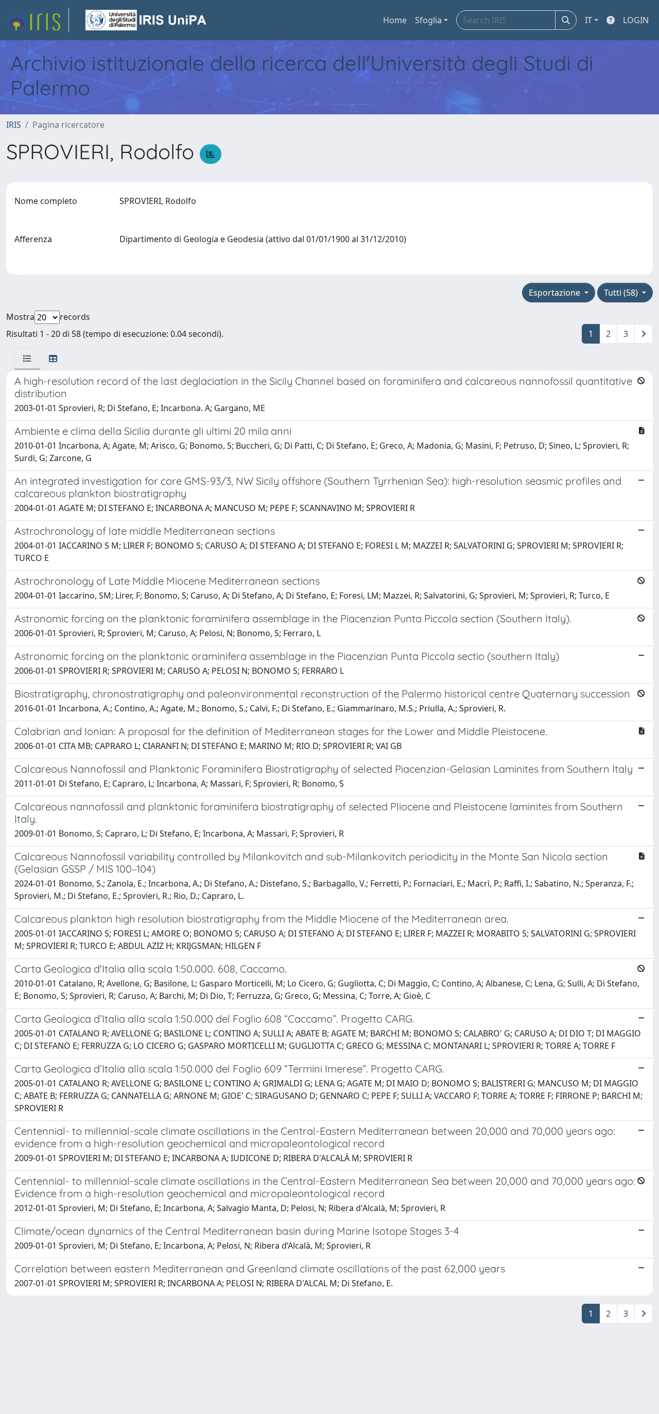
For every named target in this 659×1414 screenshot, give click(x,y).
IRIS (13, 124)
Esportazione (555, 292)
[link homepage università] (146, 20)
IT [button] (588, 20)
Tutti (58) (622, 292)
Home (395, 20)
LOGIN (636, 20)
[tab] (27, 358)
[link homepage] (37, 20)
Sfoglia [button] (428, 20)
